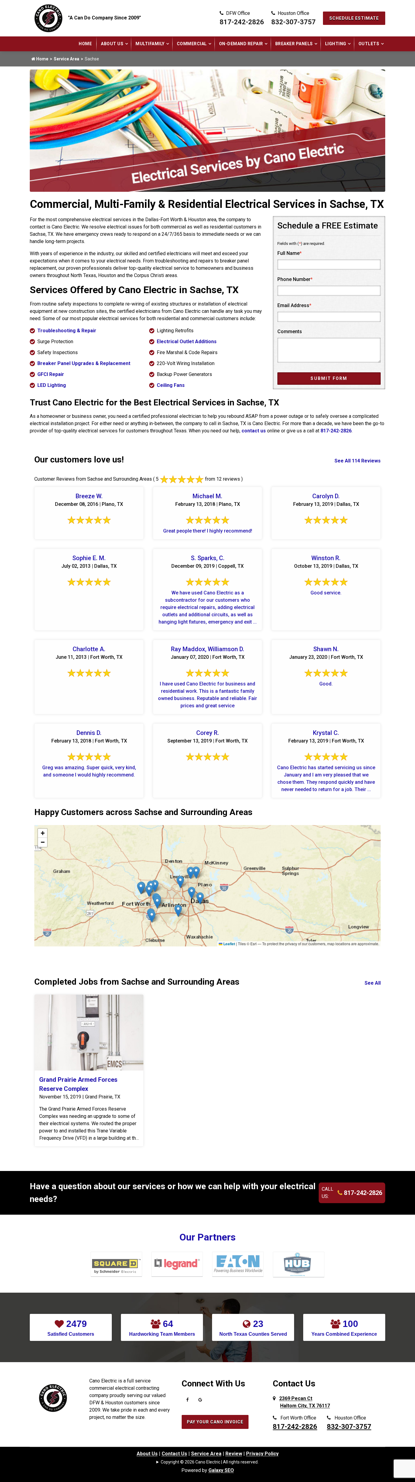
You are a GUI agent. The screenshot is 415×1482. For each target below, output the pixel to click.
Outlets (368, 43)
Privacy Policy (262, 1454)
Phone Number (295, 279)
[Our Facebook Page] (187, 1401)
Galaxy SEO (221, 1470)
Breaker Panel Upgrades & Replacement (83, 363)
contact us (254, 431)
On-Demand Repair (241, 43)
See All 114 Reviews (357, 461)
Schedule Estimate (354, 18)
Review (233, 1454)
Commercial (192, 43)
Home (85, 43)
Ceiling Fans (171, 385)
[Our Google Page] (200, 1401)
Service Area (66, 58)
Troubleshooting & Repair (66, 330)
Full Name (289, 253)
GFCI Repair (50, 374)
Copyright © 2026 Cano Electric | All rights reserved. (210, 1462)
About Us (112, 43)
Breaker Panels (294, 43)
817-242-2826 (242, 22)
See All (373, 983)
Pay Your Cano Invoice (215, 1421)
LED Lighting (51, 385)
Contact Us (174, 1454)
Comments (289, 331)
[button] (180, 882)
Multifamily (150, 43)
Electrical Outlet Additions (187, 341)
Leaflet (228, 943)
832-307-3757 (293, 22)
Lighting (335, 43)
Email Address (294, 305)
